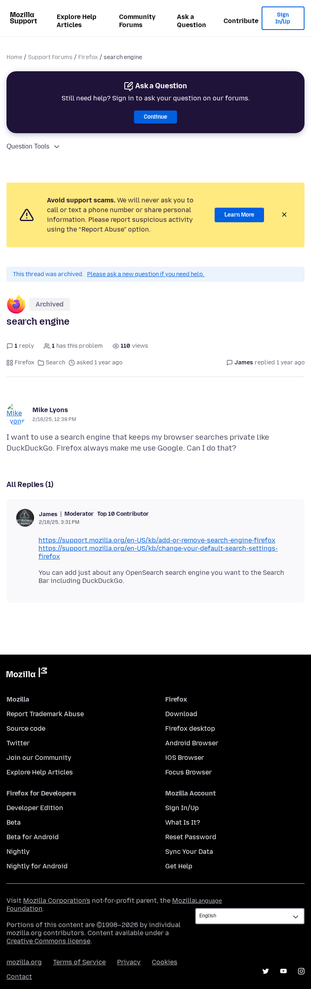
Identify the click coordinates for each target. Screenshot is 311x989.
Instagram (301, 971)
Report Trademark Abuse (45, 714)
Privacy (129, 962)
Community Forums (137, 21)
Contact (19, 976)
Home (14, 57)
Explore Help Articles (76, 21)
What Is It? (182, 822)
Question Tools (27, 146)
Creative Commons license (48, 941)
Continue (155, 116)
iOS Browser (184, 757)
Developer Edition (34, 808)
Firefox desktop (190, 728)
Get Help (178, 866)
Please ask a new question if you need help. (145, 274)
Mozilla (26, 674)
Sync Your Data (189, 851)
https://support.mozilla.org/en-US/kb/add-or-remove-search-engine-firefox (156, 540)
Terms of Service (79, 962)
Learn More (239, 214)
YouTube (283, 971)
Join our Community (38, 757)
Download (181, 714)
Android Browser (191, 743)
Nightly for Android (37, 866)
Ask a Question (191, 21)
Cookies (164, 962)
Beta (13, 822)
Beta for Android (32, 837)
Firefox (88, 57)
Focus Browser (188, 772)
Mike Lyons (50, 410)
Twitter (18, 743)
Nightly (18, 851)
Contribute (241, 21)
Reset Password (190, 837)
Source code (25, 728)
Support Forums (50, 57)
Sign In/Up (282, 18)
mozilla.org (24, 962)
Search (55, 362)
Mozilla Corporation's (56, 900)
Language (208, 901)
